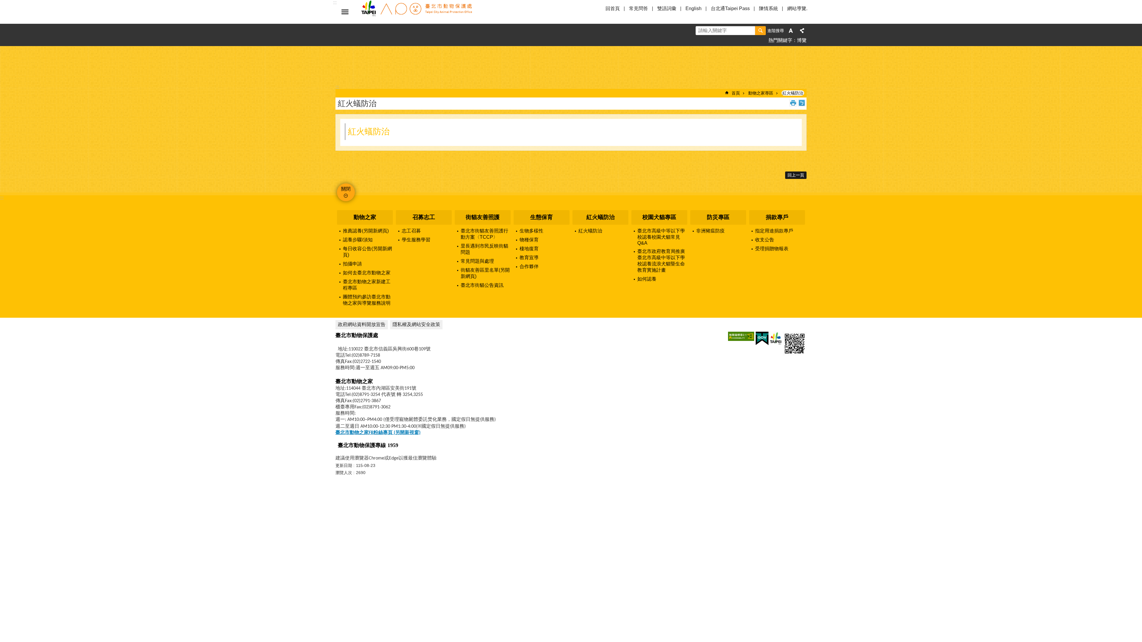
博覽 (802, 40)
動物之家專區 (760, 93)
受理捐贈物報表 (771, 248)
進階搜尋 (775, 30)
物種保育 (529, 239)
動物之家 (365, 217)
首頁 (736, 93)
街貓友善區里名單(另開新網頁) (485, 273)
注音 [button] (802, 103)
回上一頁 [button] (796, 175)
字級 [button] (790, 30)
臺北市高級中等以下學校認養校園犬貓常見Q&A (661, 237)
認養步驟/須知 (358, 239)
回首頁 (612, 8)
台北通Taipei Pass (730, 8)
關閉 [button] (344, 11)
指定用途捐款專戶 (774, 230)
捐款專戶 (777, 217)
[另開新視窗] (741, 336)
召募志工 (423, 217)
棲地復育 (529, 248)
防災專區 (718, 217)
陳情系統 (768, 8)
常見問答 (638, 8)
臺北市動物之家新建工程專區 (366, 284)
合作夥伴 (529, 266)
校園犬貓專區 (659, 217)
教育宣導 (529, 257)
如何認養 (646, 278)
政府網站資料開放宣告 (361, 324)
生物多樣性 (531, 230)
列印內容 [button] (793, 103)
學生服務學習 (416, 239)
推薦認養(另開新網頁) (366, 230)
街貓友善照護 (483, 217)
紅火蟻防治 (792, 93)
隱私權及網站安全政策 (416, 324)
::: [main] (337, 86)
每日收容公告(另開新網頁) (367, 251)
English (693, 8)
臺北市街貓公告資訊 (482, 285)
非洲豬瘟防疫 (710, 230)
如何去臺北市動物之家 (366, 272)
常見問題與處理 (477, 261)
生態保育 (541, 217)
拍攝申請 (352, 263)
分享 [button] (802, 30)
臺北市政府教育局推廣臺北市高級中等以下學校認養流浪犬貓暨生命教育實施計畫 (661, 261)
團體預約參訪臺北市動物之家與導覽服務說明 (366, 300)
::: (2, 197)
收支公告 (764, 239)
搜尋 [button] (760, 30)
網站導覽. (797, 8)
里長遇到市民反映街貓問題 (484, 249)
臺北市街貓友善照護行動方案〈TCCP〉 (484, 234)
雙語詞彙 (666, 8)
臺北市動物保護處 (416, 12)
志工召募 (411, 230)
